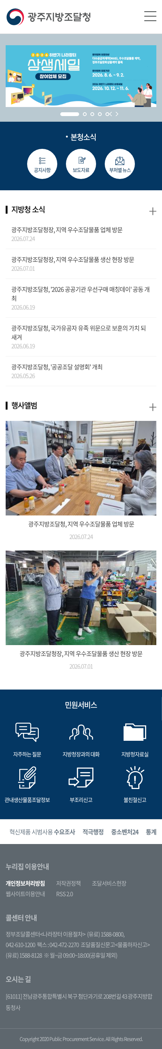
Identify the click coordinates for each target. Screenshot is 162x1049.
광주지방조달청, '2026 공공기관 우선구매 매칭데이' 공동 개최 (80, 293)
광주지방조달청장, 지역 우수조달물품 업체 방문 (66, 229)
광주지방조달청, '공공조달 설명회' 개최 (56, 366)
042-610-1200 (20, 944)
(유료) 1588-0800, (105, 934)
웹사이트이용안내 (25, 894)
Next (117, 114)
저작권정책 (68, 883)
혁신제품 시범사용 (42, 831)
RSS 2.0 (64, 894)
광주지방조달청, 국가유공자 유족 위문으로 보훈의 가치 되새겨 (78, 332)
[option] (42, 832)
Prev (110, 114)
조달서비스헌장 (109, 883)
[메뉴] (150, 16)
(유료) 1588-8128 (24, 955)
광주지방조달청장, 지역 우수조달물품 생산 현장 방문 (72, 259)
